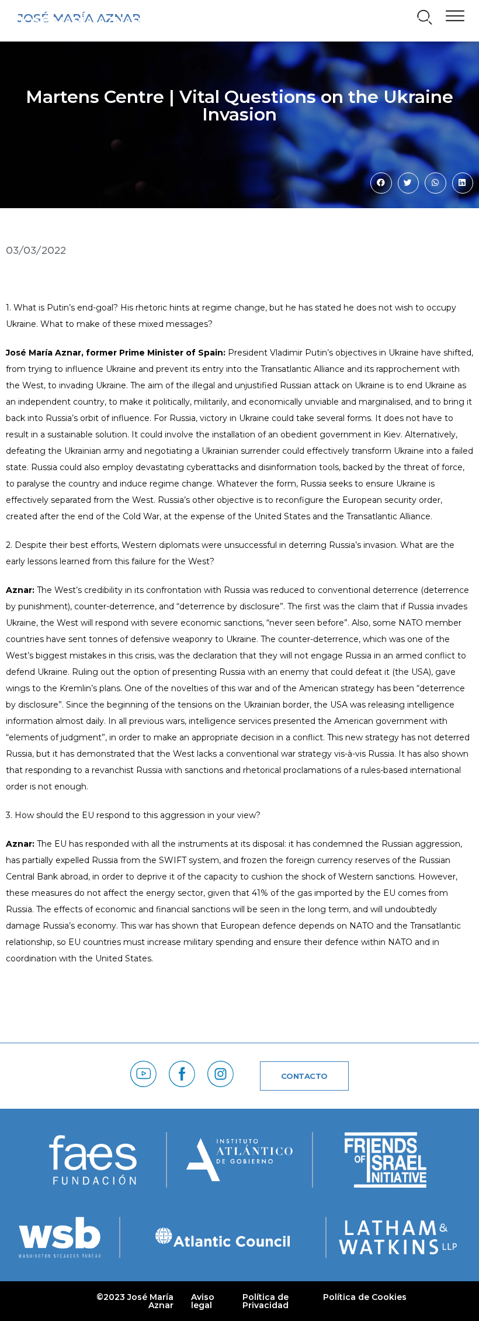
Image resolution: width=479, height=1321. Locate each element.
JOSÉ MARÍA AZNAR (79, 21)
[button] (419, 23)
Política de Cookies (365, 1297)
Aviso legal (202, 1301)
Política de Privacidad (265, 1301)
